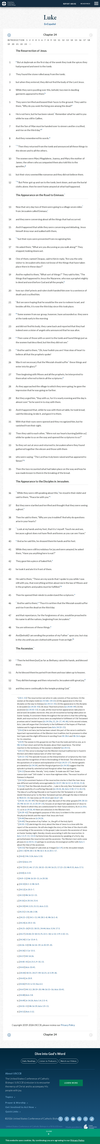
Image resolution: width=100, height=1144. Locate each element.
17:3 (76, 789)
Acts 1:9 (41, 1006)
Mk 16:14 (24, 803)
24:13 (21, 756)
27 (60, 721)
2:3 (43, 1000)
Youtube (73, 1119)
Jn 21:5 (32, 962)
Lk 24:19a (47, 721)
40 (34, 809)
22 (21, 44)
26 (57, 721)
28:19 (35, 989)
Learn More (71, 1083)
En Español (50, 24)
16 (80, 40)
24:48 (22, 995)
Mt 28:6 (65, 736)
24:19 (21, 906)
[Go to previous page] (10, 35)
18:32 (41, 867)
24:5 (21, 862)
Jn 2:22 (27, 873)
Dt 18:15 (36, 934)
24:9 (21, 742)
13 (67, 40)
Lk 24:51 (30, 842)
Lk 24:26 (57, 789)
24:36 (21, 800)
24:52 (22, 1011)
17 (84, 40)
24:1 (21, 698)
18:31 (36, 928)
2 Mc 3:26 (28, 856)
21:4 (82, 783)
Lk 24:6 (83, 806)
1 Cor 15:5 (30, 950)
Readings (85, 4)
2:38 (35, 911)
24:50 (21, 824)
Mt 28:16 (83, 800)
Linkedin (79, 1119)
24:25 (22, 928)
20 (13, 44)
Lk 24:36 (32, 706)
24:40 (22, 962)
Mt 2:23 (29, 906)
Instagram (85, 1119)
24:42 (21, 967)
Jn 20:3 (29, 889)
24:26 (21, 786)
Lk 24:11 (65, 748)
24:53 (21, 848)
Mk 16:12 (66, 783)
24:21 (21, 911)
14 (72, 40)
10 (55, 40)
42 (26, 812)
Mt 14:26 (29, 956)
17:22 (60, 867)
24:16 (21, 780)
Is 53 (54, 934)
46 (66, 721)
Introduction (16, 40)
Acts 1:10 (38, 856)
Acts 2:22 (44, 906)
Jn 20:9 (29, 978)
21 (17, 44)
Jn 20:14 (75, 783)
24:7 (21, 867)
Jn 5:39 (50, 973)
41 (27, 962)
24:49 (21, 821)
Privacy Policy (68, 1025)
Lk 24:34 (33, 765)
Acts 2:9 (28, 862)
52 (36, 842)
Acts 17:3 (79, 867)
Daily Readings (29, 1061)
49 (74, 706)
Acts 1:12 (30, 1011)
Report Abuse (69, 4)
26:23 (82, 789)
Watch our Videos (68, 1061)
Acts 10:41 (30, 967)
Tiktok (91, 1119)
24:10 (22, 884)
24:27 (22, 934)
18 (89, 40)
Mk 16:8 (20, 745)
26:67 (56, 798)
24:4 (21, 856)
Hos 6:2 (39, 984)
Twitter (60, 1119)
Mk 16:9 (35, 884)
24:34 (22, 939)
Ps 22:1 (44, 934)
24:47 (21, 989)
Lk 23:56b (44, 701)
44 (63, 721)
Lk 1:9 (59, 848)
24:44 (42, 928)
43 (38, 706)
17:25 (35, 867)
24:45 (22, 978)
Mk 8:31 (22, 798)
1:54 (27, 911)
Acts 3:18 (69, 789)
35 (55, 704)
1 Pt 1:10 (61, 934)
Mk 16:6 (76, 736)
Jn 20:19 (36, 803)
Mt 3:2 (28, 989)
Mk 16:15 (46, 989)
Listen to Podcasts (48, 1061)
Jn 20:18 (44, 878)
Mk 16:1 (40, 851)
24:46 (21, 818)
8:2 (27, 884)
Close (49, 1131)
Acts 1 (82, 842)
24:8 (21, 873)
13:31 (33, 836)
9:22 (26, 867)
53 (25, 698)
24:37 (21, 956)
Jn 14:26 (29, 1000)
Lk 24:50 (30, 709)
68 (61, 798)
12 (63, 40)
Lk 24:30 (65, 765)
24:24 (22, 923)
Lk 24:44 (68, 706)
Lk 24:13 (48, 704)
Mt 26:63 (46, 798)
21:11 (36, 906)
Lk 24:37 (57, 783)
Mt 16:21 (52, 867)
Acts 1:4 (37, 1000)
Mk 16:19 (33, 1006)
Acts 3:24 (50, 928)
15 (76, 40)
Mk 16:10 (31, 878)
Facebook (66, 1119)
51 (27, 1006)
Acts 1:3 (20, 836)
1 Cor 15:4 (30, 939)
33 (28, 798)
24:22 (22, 917)
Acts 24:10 (57, 727)
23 (25, 44)
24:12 (52, 701)
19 (9, 44)
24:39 (21, 812)
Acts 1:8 (29, 995)
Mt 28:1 (30, 851)
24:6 (21, 730)
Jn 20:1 (50, 851)
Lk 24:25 (63, 762)
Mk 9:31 (70, 867)
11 (59, 40)
